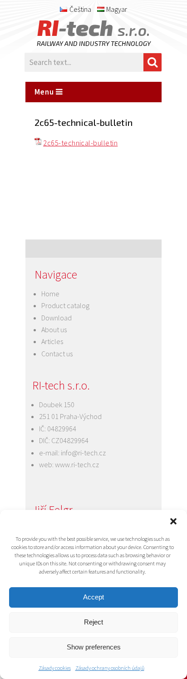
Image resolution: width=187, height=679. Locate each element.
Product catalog (65, 305)
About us (54, 329)
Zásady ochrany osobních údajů (109, 667)
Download (56, 317)
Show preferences (94, 647)
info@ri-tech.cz (83, 452)
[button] (173, 521)
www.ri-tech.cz (77, 464)
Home (50, 293)
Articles (52, 341)
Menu (45, 92)
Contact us (57, 353)
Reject (93, 622)
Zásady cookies (55, 667)
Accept (93, 597)
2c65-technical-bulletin (80, 142)
